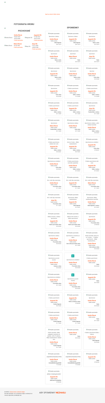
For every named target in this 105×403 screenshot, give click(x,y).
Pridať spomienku (18, 40)
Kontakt (97, 2)
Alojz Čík (34, 44)
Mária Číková (18, 44)
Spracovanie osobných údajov (17, 392)
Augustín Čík (37, 35)
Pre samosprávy (85, 2)
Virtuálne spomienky (71, 2)
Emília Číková (18, 35)
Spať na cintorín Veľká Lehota (52, 14)
